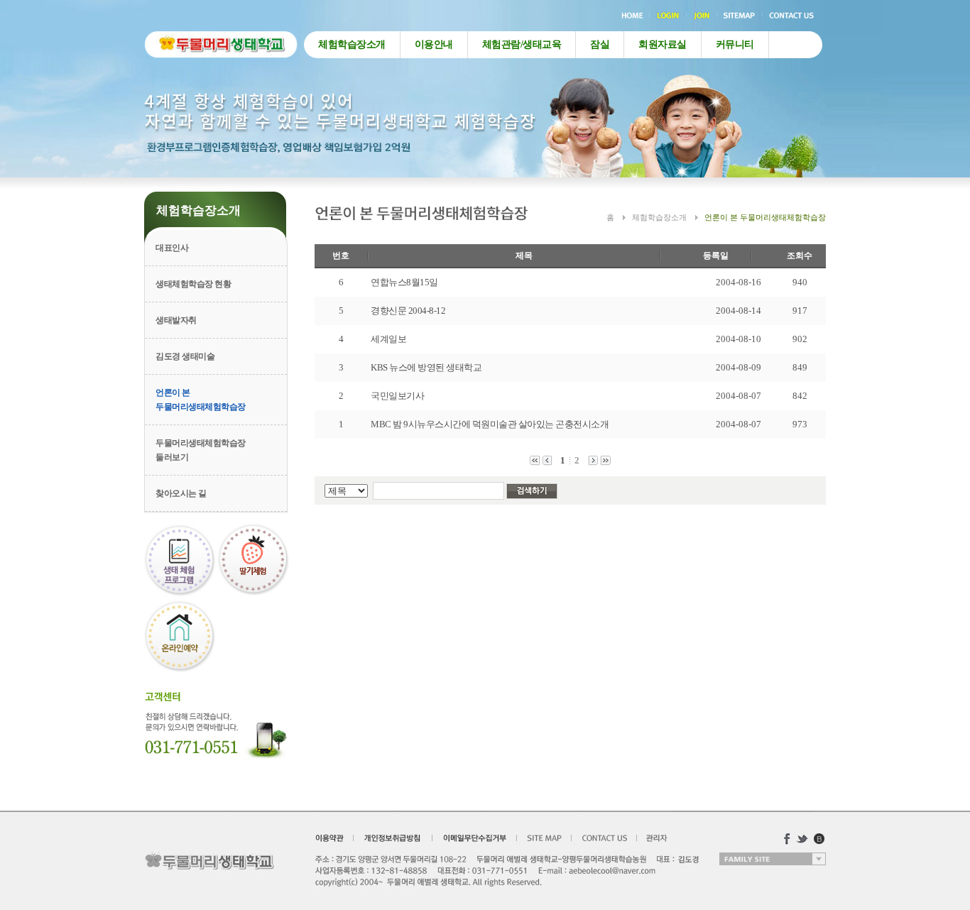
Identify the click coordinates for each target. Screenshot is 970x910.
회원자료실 (662, 44)
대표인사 (172, 248)
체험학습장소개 (352, 44)
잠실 (599, 44)
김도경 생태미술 (185, 356)
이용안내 (434, 44)
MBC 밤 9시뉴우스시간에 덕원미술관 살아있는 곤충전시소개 (490, 424)
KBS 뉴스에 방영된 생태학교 (426, 367)
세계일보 (388, 339)
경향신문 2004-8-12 (408, 310)
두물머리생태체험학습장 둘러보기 (201, 450)
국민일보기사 (397, 395)
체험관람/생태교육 (522, 44)
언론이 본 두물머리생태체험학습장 (201, 400)
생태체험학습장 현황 (193, 284)
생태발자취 (176, 320)
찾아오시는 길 (181, 493)
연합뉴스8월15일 (404, 282)
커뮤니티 (735, 44)
